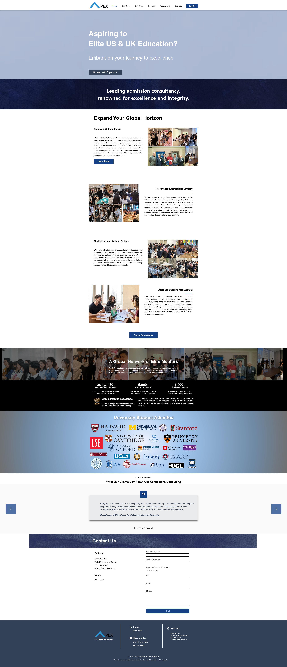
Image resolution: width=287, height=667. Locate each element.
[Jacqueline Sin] (139, 528)
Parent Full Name (152, 551)
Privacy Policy (148, 660)
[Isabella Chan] (143, 528)
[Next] (276, 509)
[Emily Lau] (147, 528)
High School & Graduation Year (157, 567)
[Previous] (11, 509)
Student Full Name (153, 559)
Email (148, 583)
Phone (148, 575)
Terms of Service (159, 660)
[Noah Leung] (145, 528)
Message (149, 591)
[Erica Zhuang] (141, 528)
